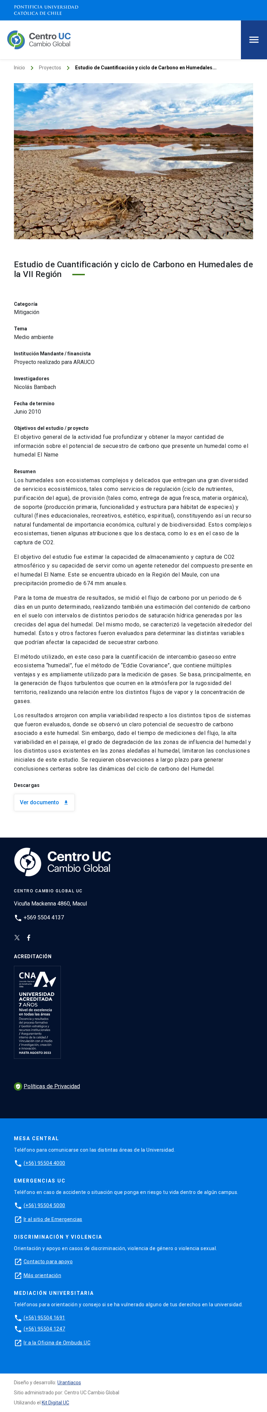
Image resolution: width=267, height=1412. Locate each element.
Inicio (19, 67)
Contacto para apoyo (48, 1261)
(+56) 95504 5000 (44, 1205)
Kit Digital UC (55, 1402)
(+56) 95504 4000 (44, 1163)
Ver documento (44, 802)
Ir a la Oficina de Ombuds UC (57, 1342)
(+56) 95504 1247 (44, 1328)
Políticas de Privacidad (47, 1086)
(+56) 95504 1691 (44, 1317)
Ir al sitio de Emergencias (53, 1219)
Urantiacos (69, 1382)
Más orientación (43, 1275)
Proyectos (50, 67)
